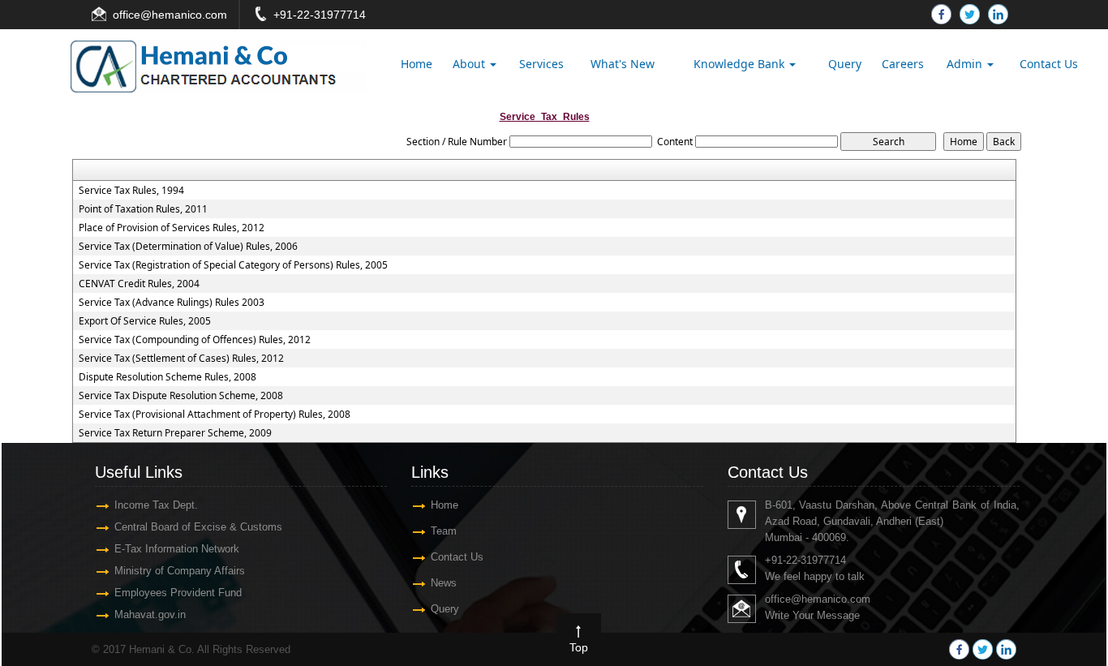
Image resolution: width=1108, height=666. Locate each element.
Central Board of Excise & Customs (198, 527)
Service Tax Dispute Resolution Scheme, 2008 (181, 395)
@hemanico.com (183, 14)
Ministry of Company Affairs (179, 571)
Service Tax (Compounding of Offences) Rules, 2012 (195, 339)
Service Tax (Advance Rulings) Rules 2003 (171, 302)
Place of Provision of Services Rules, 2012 (171, 227)
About (470, 63)
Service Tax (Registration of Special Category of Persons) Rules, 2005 (233, 265)
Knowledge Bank (741, 63)
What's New (623, 63)
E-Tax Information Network (176, 549)
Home (416, 63)
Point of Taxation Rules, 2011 (143, 209)
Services (541, 63)
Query (844, 63)
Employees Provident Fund (178, 593)
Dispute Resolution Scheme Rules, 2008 (167, 377)
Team (444, 531)
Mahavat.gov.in (150, 614)
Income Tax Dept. (156, 505)
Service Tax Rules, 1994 (131, 190)
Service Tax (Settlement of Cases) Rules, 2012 (181, 358)
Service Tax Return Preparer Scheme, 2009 (175, 433)
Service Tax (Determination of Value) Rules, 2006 (188, 246)
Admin (966, 63)
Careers (903, 63)
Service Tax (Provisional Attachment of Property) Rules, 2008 (214, 414)
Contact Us (1049, 63)
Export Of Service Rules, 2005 (145, 321)
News (444, 583)
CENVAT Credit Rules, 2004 (139, 283)
